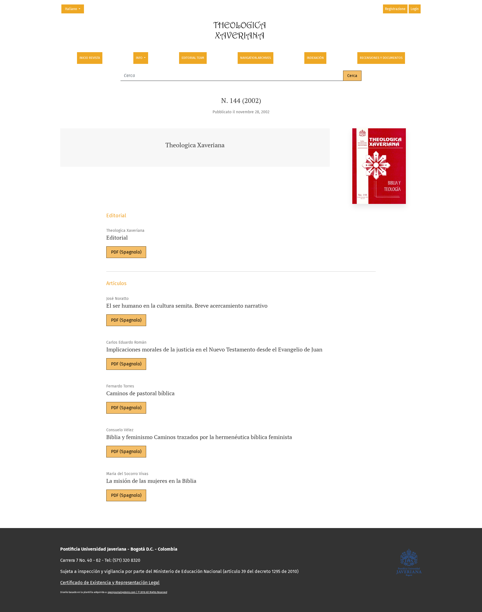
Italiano (74, 9)
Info (139, 58)
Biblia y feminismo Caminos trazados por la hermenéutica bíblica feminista (199, 437)
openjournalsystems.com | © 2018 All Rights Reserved (137, 592)
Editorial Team (193, 58)
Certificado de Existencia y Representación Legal (110, 582)
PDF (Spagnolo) (126, 252)
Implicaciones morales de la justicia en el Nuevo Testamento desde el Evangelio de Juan (214, 349)
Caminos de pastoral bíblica (140, 393)
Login (415, 9)
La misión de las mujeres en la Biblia (151, 481)
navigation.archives (255, 58)
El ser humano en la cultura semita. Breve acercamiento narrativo (186, 305)
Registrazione (395, 9)
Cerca (352, 75)
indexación (315, 58)
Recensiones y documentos (381, 58)
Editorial (117, 237)
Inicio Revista (89, 58)
